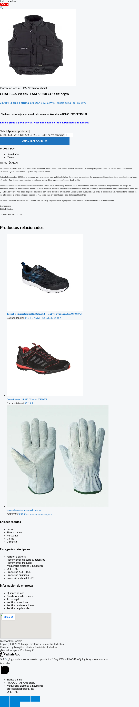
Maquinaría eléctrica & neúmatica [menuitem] (25, 686)
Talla (2, 131)
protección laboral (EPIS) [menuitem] (20, 689)
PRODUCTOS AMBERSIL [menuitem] (21, 682)
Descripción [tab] (13, 154)
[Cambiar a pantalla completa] (15, 699)
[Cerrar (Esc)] (35, 699)
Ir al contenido (8, 1)
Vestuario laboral (37, 88)
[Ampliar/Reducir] (4, 699)
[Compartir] (25, 699)
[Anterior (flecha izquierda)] (4, 704)
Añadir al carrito (34, 141)
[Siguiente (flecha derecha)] (15, 704)
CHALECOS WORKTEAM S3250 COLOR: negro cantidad (32, 135)
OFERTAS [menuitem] (12, 692)
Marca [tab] (10, 157)
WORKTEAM (7, 148)
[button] (1, 7)
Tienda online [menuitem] (14, 679)
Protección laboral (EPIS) (13, 88)
